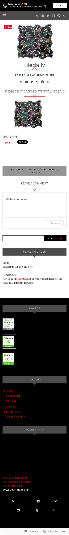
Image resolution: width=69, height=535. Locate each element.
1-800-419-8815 (13, 485)
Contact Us (9, 406)
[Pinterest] (58, 15)
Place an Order (12, 411)
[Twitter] (48, 15)
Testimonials (13, 395)
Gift (60, 5)
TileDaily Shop (20, 278)
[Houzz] (64, 15)
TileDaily (11, 401)
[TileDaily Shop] (37, 15)
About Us (8, 391)
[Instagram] (53, 15)
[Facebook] (42, 15)
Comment (55, 223)
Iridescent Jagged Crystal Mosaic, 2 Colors (36, 171)
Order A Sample (15, 416)
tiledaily (34, 65)
